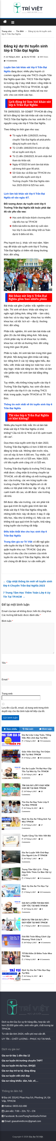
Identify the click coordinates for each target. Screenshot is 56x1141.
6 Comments (45, 926)
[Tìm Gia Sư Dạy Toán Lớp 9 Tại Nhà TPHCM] (12, 814)
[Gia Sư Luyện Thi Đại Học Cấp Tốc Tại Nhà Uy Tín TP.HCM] (12, 780)
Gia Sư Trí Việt (29, 57)
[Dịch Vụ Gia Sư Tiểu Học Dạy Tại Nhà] (12, 982)
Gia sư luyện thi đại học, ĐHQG (18, 1065)
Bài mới (29, 729)
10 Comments (45, 892)
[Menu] (12, 22)
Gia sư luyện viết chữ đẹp (16, 1076)
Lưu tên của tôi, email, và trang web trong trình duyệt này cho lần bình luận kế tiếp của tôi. (25, 709)
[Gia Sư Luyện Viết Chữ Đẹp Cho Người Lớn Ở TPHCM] (12, 864)
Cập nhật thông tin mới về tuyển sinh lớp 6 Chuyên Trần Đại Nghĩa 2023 (27, 583)
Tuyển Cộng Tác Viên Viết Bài (36, 835)
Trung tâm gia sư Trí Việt (18, 541)
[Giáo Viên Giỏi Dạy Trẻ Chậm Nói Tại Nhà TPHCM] (12, 763)
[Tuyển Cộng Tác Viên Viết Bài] (12, 847)
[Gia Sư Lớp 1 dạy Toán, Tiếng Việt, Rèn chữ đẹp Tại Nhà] (12, 746)
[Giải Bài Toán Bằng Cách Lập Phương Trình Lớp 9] (12, 948)
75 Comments (45, 741)
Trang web (7, 693)
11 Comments (45, 878)
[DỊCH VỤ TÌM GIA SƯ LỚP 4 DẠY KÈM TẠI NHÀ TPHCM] (12, 931)
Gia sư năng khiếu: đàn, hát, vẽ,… (20, 1081)
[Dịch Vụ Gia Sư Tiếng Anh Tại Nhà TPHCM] (12, 830)
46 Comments (45, 758)
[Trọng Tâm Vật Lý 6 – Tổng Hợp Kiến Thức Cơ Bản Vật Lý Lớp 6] (12, 881)
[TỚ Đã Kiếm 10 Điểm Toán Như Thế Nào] (12, 965)
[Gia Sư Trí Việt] (5, 22)
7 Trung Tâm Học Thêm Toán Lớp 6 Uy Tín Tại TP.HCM (26, 594)
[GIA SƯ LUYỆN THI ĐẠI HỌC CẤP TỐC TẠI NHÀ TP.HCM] (12, 914)
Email (5, 679)
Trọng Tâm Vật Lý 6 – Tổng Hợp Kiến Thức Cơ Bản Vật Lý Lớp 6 (36, 872)
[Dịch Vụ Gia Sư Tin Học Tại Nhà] (12, 898)
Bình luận (7, 621)
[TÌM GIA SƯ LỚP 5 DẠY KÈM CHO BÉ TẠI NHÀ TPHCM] (12, 797)
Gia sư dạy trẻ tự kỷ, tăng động (18, 1071)
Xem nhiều (11, 729)
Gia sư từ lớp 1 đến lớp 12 (16, 1055)
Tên (4, 663)
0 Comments (11, 61)
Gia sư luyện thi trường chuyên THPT (22, 1060)
